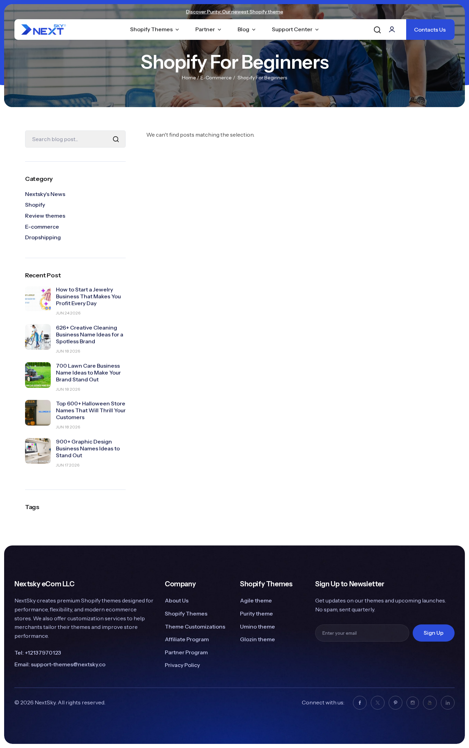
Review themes (45, 215)
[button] (377, 29)
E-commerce (216, 77)
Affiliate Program (187, 639)
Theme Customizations (195, 626)
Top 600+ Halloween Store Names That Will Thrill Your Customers (91, 410)
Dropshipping (43, 237)
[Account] (392, 29)
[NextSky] (51, 29)
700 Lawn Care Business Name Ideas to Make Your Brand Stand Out (88, 372)
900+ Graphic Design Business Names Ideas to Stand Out (88, 448)
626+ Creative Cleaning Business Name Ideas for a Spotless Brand (89, 334)
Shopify (35, 204)
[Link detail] (360, 703)
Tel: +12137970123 (37, 652)
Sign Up (434, 632)
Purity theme (256, 613)
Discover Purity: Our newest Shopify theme (234, 12)
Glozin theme (257, 639)
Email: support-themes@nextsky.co (59, 664)
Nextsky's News (45, 194)
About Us (176, 600)
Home (189, 77)
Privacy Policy (182, 664)
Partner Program (186, 652)
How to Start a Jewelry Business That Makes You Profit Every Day (88, 296)
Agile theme (256, 600)
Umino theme (257, 626)
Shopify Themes (186, 613)
